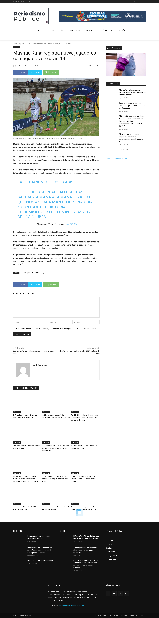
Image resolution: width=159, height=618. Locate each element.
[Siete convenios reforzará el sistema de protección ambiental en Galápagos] (112, 106)
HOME (37, 273)
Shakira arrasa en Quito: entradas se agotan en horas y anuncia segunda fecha (55, 478)
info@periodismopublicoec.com (71, 605)
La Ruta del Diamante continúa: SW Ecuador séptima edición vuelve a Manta (83, 478)
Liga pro (44, 273)
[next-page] (18, 514)
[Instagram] (137, 1)
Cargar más (125, 149)
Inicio (15, 44)
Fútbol (30, 273)
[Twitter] (140, 1)
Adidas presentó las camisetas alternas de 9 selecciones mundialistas (85, 550)
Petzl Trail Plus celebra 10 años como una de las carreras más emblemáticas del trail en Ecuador (85, 417)
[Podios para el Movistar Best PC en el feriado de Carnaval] (56, 495)
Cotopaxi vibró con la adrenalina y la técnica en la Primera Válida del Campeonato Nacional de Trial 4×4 (26, 478)
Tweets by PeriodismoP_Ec (116, 158)
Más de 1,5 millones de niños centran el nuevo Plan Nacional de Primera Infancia (132, 92)
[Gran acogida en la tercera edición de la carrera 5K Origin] (27, 434)
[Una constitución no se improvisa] (19, 563)
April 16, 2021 (72, 224)
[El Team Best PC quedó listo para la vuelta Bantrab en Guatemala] (27, 403)
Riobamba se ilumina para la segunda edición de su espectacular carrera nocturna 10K (55, 448)
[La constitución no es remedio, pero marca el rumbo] (19, 539)
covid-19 (23, 273)
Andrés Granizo (25, 66)
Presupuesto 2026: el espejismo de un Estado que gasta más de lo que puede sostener (39, 550)
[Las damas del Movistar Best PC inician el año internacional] (27, 495)
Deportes (22, 44)
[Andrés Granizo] (14, 66)
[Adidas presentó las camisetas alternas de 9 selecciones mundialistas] (56, 403)
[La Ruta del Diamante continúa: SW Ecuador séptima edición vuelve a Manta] (85, 464)
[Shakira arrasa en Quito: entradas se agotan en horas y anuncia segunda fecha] (56, 464)
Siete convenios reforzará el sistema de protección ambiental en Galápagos (132, 105)
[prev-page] (14, 514)
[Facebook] (134, 1)
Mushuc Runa (54, 273)
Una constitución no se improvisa (40, 560)
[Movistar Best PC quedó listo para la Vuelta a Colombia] (85, 434)
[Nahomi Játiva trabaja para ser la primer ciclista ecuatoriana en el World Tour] (85, 495)
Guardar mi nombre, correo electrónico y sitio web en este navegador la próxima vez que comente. (56, 328)
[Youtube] (144, 1)
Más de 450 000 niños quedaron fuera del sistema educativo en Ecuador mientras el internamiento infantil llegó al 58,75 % (131, 121)
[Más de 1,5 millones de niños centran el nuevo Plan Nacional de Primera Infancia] (112, 93)
